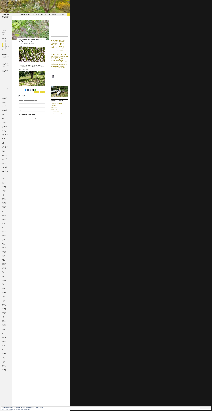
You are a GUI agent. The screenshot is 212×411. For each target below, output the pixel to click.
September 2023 (4, 222)
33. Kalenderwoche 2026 (5, 56)
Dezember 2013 (4, 369)
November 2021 (4, 251)
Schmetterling (57, 59)
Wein (63, 67)
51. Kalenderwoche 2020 (55, 115)
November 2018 (4, 293)
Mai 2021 (3, 259)
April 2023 (3, 228)
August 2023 (3, 223)
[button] (25, 90)
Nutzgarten (3, 131)
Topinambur (62, 66)
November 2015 (4, 341)
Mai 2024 (3, 211)
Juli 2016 (3, 330)
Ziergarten (3, 170)
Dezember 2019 (4, 279)
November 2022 (4, 235)
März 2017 (3, 320)
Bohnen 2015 (53, 105)
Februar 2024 (4, 215)
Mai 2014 (3, 362)
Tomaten (3, 160)
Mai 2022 (3, 243)
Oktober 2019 (4, 280)
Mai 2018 (3, 301)
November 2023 (4, 219)
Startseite (23, 14)
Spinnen (3, 148)
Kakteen (3, 118)
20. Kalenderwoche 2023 (23, 105)
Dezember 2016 (4, 324)
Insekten (37, 14)
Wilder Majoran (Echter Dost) (61, 68)
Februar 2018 (4, 305)
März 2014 (3, 365)
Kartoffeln (3, 119)
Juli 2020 (3, 272)
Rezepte (3, 138)
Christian (26, 43)
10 (2, 45)
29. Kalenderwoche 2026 (5, 65)
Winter (3, 168)
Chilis (62, 43)
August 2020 (3, 271)
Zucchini (53, 69)
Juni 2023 (3, 226)
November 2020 (4, 267)
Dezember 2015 (4, 340)
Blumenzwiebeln (4, 99)
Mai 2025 (3, 195)
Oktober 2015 (4, 342)
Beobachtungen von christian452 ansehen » (59, 76)
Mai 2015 (3, 349)
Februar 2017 (4, 321)
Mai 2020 (3, 275)
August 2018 (3, 297)
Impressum (59, 14)
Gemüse (3, 114)
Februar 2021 (4, 263)
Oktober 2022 (4, 236)
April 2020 (3, 276)
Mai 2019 (3, 287)
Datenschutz (64, 14)
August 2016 (3, 329)
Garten (32, 14)
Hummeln (54, 47)
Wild (3, 143)
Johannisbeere (61, 47)
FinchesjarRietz (5, 14)
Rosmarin (54, 56)
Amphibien (3, 155)
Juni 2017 (3, 316)
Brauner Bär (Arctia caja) (5, 86)
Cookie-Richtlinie (27, 409)
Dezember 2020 (4, 265)
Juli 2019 (3, 284)
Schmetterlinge (39, 39)
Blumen (3, 98)
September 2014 (4, 357)
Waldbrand (3, 164)
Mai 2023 (3, 227)
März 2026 (3, 183)
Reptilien (3, 156)
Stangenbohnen (55, 63)
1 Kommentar (32, 43)
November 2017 (4, 309)
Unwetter (3, 163)
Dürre (3, 122)
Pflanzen (27, 14)
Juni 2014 (3, 361)
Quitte (60, 52)
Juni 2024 (3, 210)
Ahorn (53, 40)
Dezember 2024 (4, 202)
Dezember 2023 (4, 218)
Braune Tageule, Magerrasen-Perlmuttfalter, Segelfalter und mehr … (6, 82)
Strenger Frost (4, 110)
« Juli (2, 50)
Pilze (2, 135)
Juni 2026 (3, 179)
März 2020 (3, 277)
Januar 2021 (3, 264)
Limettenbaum (55, 51)
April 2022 (3, 244)
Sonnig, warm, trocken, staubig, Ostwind (58, 113)
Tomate (55, 66)
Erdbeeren (55, 46)
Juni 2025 (3, 194)
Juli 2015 (3, 346)
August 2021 (3, 255)
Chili (2, 103)
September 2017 (4, 312)
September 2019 (4, 281)
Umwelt (3, 162)
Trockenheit (4, 126)
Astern (64, 40)
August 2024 (3, 207)
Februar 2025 (4, 199)
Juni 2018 (3, 300)
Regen (55, 54)
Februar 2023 (4, 231)
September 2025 (4, 190)
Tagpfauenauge (55, 64)
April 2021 (3, 260)
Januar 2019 (3, 291)
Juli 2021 (3, 256)
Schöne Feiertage (54, 107)
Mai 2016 (3, 333)
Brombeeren (54, 43)
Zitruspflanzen (4, 134)
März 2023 (3, 230)
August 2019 (3, 283)
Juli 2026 (3, 178)
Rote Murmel (59, 56)
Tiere (2, 154)
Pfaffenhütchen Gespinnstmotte (56, 103)
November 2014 (4, 354)
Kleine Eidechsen (54, 109)
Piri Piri (56, 52)
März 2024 (3, 214)
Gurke (61, 46)
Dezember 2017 (4, 308)
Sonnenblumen (62, 61)
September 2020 (4, 269)
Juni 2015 (3, 348)
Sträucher (3, 152)
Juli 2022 (3, 240)
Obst (35, 39)
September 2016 (4, 328)
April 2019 (3, 288)
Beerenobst (3, 97)
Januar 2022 (3, 248)
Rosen (63, 54)
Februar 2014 (4, 366)
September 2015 (4, 344)
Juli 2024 (3, 208)
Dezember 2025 (4, 186)
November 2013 (4, 370)
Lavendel (62, 50)
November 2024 (4, 203)
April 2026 (3, 182)
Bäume (3, 95)
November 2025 (4, 187)
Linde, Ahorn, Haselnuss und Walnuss (25, 109)
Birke (57, 41)
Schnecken (3, 158)
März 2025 (3, 198)
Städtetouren (3, 150)
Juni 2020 (3, 273)
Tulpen (53, 67)
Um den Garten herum (51, 14)
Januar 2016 (3, 338)
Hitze (3, 123)
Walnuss (57, 67)
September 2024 (4, 206)
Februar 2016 (4, 337)
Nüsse (2, 130)
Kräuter (32, 39)
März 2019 (3, 289)
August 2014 (3, 358)
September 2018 (4, 296)
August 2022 (3, 239)
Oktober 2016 (4, 326)
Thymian (63, 64)
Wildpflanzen (4, 167)
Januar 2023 (3, 232)
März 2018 (3, 304)
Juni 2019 (3, 285)
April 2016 (3, 334)
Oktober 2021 (4, 252)
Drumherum (3, 105)
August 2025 (3, 191)
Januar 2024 (3, 216)
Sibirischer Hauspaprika (57, 60)
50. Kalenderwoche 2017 (55, 111)
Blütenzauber (21, 39)
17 (2, 46)
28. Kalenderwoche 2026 (5, 70)
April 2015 (3, 350)
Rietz (2, 139)
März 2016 (3, 336)
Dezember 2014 (4, 353)
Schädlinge (3, 142)
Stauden (3, 151)
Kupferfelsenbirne (54, 50)
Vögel (3, 159)
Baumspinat (53, 41)
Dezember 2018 (4, 292)
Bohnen (3, 102)
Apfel (59, 40)
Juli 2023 (3, 224)
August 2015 (3, 345)
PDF (42, 92)
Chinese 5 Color (56, 44)
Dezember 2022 (4, 234)
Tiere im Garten (43, 14)
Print (37, 92)
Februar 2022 (4, 247)
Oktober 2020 (4, 268)
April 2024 (3, 212)
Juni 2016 (3, 332)
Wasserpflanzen (4, 166)
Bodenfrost (4, 107)
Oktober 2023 (4, 220)
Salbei (65, 56)
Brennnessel (61, 41)
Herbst (3, 115)
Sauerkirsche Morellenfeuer (55, 57)
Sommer (3, 147)
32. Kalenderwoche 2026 (5, 58)
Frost (2, 106)
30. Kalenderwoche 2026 (5, 63)
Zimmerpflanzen (4, 171)
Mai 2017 (3, 317)
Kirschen (63, 49)
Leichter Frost (4, 109)
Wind (3, 127)
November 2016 (4, 325)
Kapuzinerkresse (55, 49)
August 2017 (3, 313)
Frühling (25, 39)
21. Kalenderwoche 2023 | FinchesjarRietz (30, 118)
